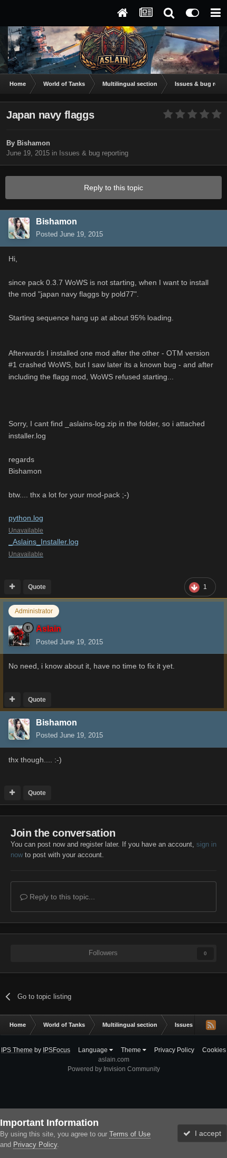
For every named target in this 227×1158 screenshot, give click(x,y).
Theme (132, 1050)
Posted (69, 234)
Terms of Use (129, 1134)
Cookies (214, 1050)
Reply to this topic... (61, 896)
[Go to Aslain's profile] (19, 635)
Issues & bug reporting (93, 153)
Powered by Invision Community (114, 1069)
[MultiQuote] (12, 587)
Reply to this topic (113, 187)
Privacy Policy (174, 1050)
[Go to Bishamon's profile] (19, 228)
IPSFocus (56, 1050)
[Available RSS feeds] (210, 1025)
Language (93, 1050)
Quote (37, 587)
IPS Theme (17, 1050)
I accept (206, 1133)
